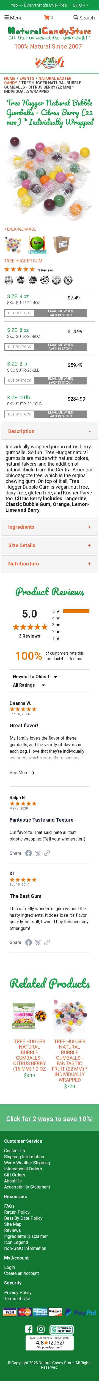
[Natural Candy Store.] (49, 33)
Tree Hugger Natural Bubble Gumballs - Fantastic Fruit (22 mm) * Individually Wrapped (69, 1061)
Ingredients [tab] (21, 527)
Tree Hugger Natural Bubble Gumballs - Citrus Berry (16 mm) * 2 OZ (29, 1055)
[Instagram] (43, 1329)
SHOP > (81, 5)
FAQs (9, 1206)
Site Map (12, 1224)
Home (9, 78)
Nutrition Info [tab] (23, 564)
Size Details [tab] (21, 545)
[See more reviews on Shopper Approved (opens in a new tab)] (47, 853)
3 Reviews (46, 270)
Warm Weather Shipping (27, 1162)
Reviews (12, 1230)
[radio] (70, 611)
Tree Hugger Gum (23, 261)
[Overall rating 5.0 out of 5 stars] (19, 270)
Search (86, 18)
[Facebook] (31, 1329)
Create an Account (21, 1273)
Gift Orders (14, 1175)
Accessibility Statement (27, 1187)
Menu (16, 18)
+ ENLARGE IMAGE (20, 229)
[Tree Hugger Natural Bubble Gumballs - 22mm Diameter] (37, 245)
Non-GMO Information (25, 1248)
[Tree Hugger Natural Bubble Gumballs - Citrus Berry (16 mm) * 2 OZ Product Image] (29, 1016)
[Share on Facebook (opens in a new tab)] (28, 853)
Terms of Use (17, 1298)
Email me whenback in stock (60, 313)
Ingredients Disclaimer (26, 1236)
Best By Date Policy (23, 1218)
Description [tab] (21, 431)
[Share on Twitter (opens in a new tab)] (38, 853)
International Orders (23, 1168)
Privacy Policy (18, 1292)
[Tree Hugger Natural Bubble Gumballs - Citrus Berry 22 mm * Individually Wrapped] (13, 245)
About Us (13, 1181)
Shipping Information (24, 1156)
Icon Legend (16, 1242)
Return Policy (17, 1212)
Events (27, 78)
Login (9, 1267)
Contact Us (14, 1150)
